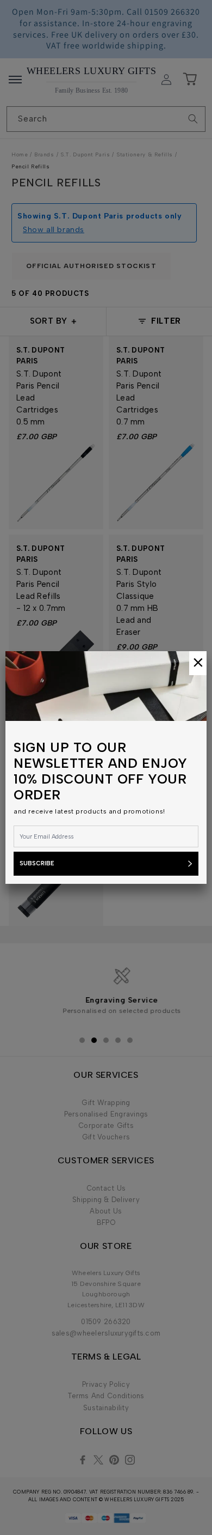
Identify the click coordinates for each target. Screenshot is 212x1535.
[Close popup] (198, 663)
